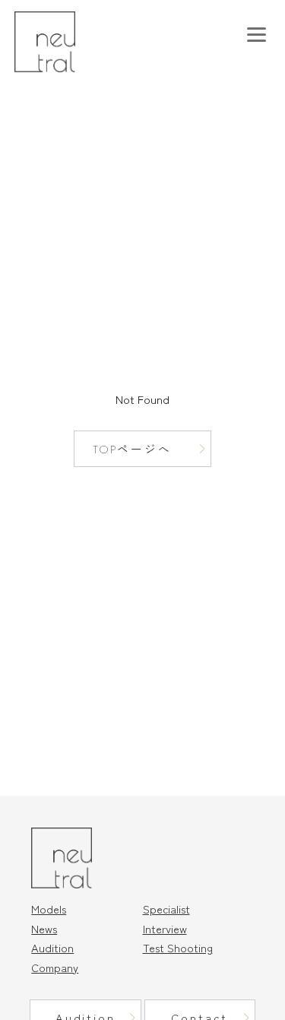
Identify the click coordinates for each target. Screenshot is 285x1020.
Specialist (166, 909)
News (44, 928)
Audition (52, 947)
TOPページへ (132, 449)
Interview (165, 928)
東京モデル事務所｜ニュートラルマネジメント (65, 41)
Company (54, 967)
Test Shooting (178, 947)
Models (48, 909)
